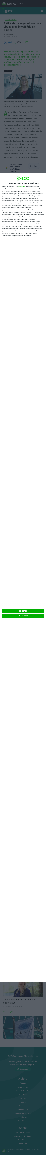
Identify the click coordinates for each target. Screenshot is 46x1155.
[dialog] (23, 577)
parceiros (21, 186)
